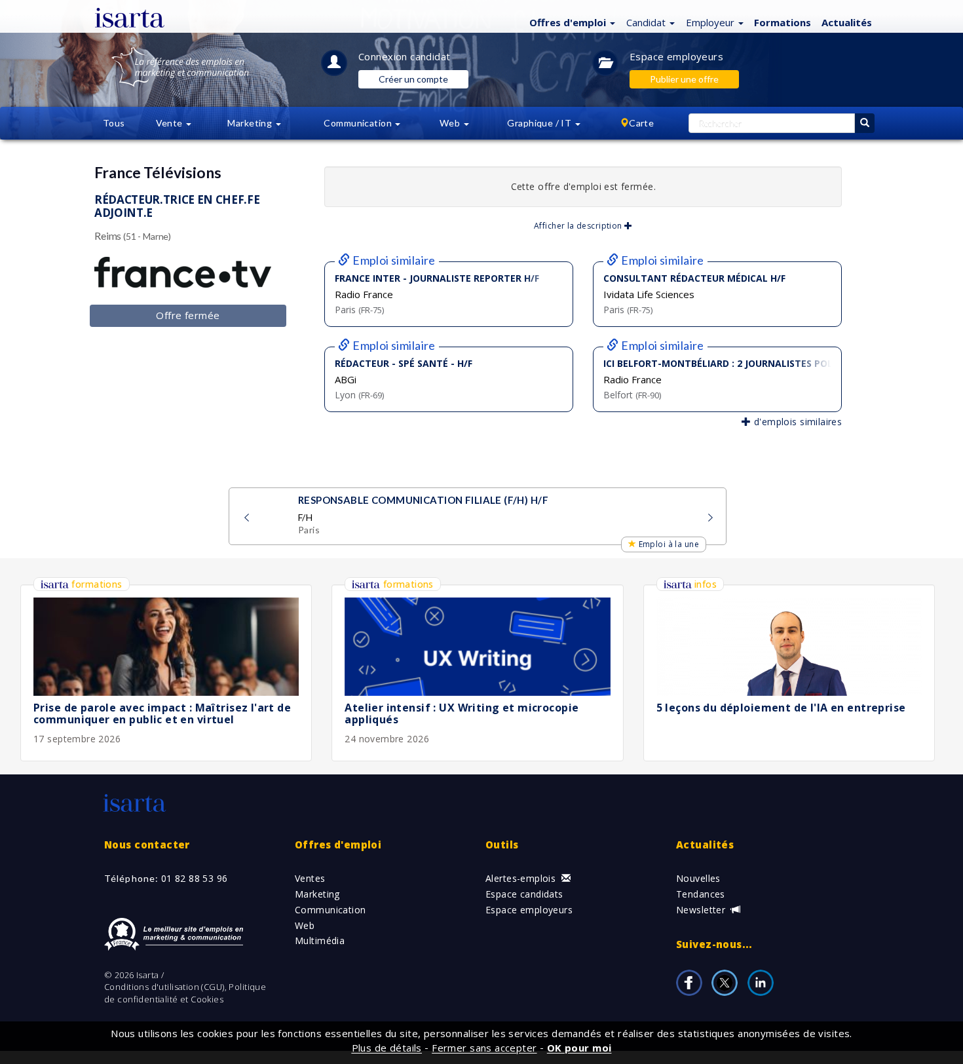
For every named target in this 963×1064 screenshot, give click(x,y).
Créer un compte (413, 79)
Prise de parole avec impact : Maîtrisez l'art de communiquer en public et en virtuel (162, 713)
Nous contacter (147, 844)
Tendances (700, 894)
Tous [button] (114, 122)
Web (304, 925)
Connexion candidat (404, 56)
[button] (570, 21)
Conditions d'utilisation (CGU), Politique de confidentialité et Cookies (185, 993)
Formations (782, 22)
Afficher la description (579, 225)
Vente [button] (170, 122)
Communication (330, 909)
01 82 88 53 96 (194, 878)
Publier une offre (684, 79)
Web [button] (451, 122)
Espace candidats (524, 894)
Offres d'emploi (338, 844)
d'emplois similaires (796, 421)
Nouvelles (698, 878)
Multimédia (320, 940)
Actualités (846, 22)
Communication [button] (359, 122)
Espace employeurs (676, 56)
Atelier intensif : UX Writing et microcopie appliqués (461, 713)
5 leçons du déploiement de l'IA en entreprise (781, 707)
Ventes (310, 878)
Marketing (317, 894)
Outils (502, 844)
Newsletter (702, 909)
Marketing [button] (250, 122)
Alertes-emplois (522, 878)
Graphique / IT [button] (540, 122)
